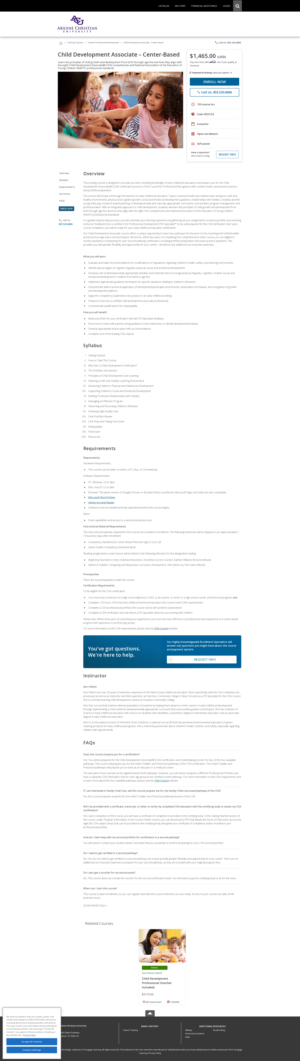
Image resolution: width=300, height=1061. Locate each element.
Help (187, 1037)
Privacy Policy (154, 1053)
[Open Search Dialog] (237, 5)
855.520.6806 (65, 224)
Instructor (65, 193)
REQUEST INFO (227, 154)
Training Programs (75, 42)
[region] (31, 1033)
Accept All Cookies (32, 1041)
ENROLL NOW (214, 81)
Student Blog (219, 1030)
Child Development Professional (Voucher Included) (157, 983)
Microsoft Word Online (101, 497)
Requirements (67, 186)
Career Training (130, 1030)
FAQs (62, 200)
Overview (64, 173)
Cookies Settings (32, 1049)
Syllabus (63, 180)
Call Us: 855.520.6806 (228, 42)
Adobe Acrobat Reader (101, 502)
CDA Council (161, 628)
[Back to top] (150, 1025)
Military (188, 1030)
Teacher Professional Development (103, 42)
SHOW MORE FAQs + (95, 905)
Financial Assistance (194, 1033)
